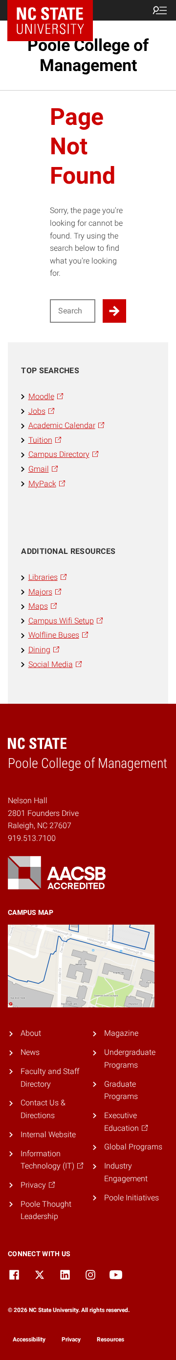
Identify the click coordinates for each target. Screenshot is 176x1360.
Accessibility (29, 1339)
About (31, 1033)
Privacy (71, 1339)
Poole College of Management (88, 55)
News (30, 1052)
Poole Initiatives (131, 1197)
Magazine (121, 1033)
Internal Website (48, 1134)
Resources (110, 1339)
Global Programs (133, 1146)
